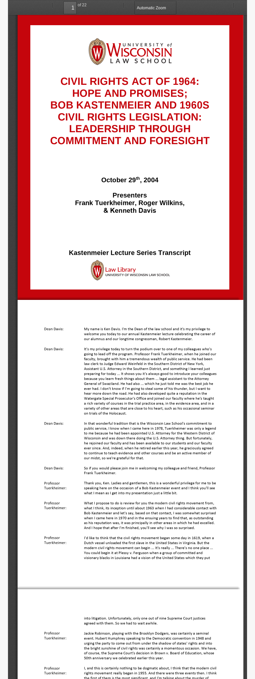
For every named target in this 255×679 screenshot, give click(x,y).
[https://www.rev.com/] (77, 570)
